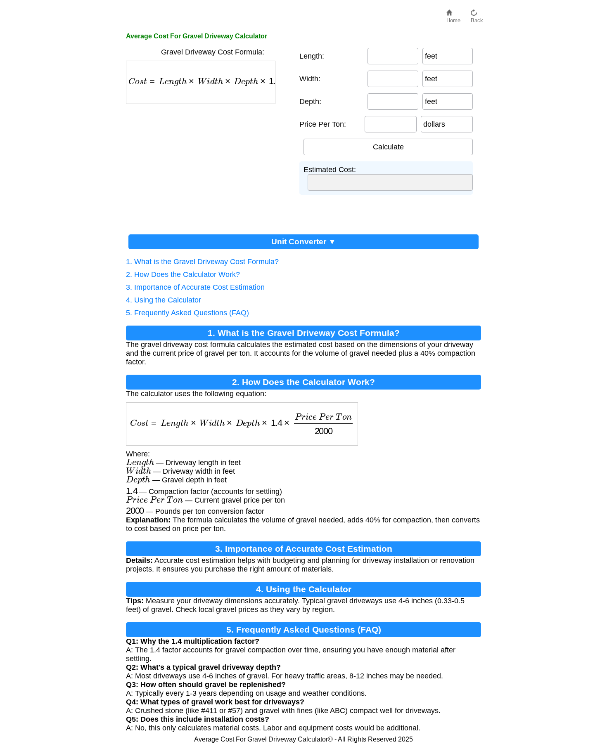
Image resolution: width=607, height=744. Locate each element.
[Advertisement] (208, 166)
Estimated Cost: (330, 169)
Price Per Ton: (322, 124)
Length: (311, 56)
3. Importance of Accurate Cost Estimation (195, 287)
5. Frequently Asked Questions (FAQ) (187, 313)
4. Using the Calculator (163, 300)
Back (477, 18)
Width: (309, 79)
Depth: (310, 101)
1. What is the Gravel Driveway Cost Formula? (202, 261)
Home (453, 18)
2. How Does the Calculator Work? (183, 274)
